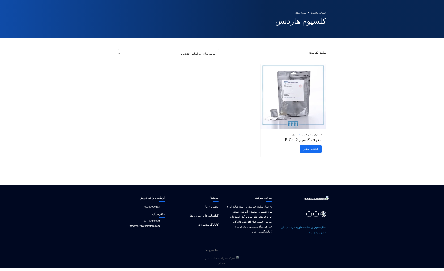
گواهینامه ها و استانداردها (204, 215)
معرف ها (293, 135)
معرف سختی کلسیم (310, 135)
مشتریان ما (212, 206)
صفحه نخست (318, 12)
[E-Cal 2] (293, 96)
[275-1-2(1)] (323, 214)
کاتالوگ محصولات (208, 224)
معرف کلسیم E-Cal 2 (303, 139)
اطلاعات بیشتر (310, 149)
